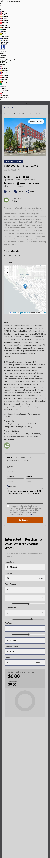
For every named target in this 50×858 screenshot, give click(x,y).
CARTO (43, 313)
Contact (2, 64)
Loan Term (9, 573)
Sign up (2, 43)
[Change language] (2, 12)
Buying (2, 51)
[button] (25, 286)
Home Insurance (11, 647)
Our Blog (3, 55)
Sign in (7, 43)
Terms (27, 514)
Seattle (13, 114)
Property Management (7, 60)
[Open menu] (0, 99)
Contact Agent (25, 520)
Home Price (9, 562)
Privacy (33, 514)
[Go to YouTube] (0, 7)
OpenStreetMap (24, 313)
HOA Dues (9, 657)
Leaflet (13, 313)
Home (6, 114)
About (2, 58)
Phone (12, 476)
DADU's (3, 62)
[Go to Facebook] (0, 3)
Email (30, 476)
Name (11, 466)
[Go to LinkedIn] (0, 9)
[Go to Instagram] (0, 5)
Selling (2, 53)
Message (12, 486)
